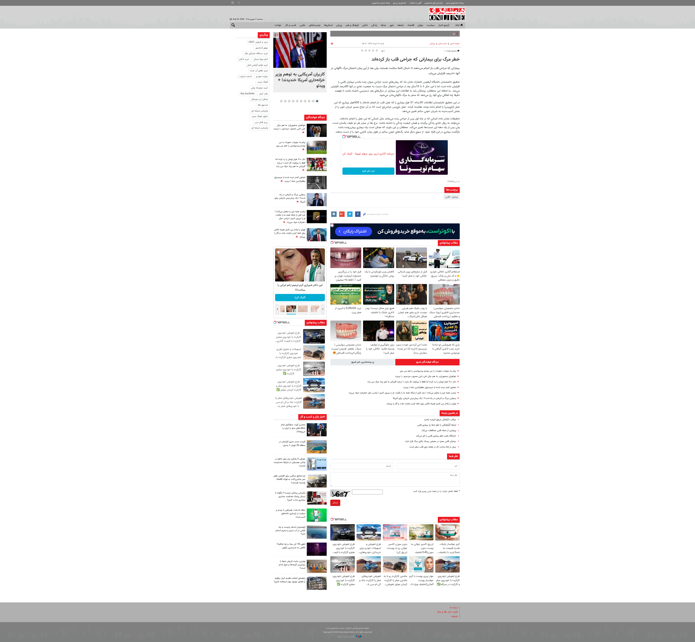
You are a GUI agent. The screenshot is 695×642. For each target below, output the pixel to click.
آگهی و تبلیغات (415, 3)
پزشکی (432, 43)
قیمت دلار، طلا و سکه (447, 612)
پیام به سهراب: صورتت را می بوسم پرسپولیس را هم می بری (428, 371)
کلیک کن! (300, 297)
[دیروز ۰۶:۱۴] (317, 147)
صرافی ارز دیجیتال (259, 99)
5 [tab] (301, 101)
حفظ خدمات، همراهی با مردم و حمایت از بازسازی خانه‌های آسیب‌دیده (290, 513)
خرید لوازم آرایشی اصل (257, 65)
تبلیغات (454, 616)
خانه (457, 25)
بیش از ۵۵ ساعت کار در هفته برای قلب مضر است (432, 447)
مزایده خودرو (262, 76)
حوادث (278, 25)
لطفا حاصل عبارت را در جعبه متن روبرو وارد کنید (436, 491)
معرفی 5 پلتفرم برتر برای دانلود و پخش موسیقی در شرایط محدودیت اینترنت (289, 462)
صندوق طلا (263, 105)
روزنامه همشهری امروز (455, 3)
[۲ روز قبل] (317, 583)
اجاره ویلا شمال (261, 59)
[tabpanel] (300, 62)
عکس (302, 25)
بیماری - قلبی (451, 197)
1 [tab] (317, 101)
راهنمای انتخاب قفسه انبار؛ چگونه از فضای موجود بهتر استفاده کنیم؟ (289, 580)
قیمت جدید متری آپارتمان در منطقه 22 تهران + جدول (292, 443)
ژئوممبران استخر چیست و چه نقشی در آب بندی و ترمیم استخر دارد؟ (290, 530)
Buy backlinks (248, 94)
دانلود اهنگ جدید (260, 116)
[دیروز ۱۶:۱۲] (317, 515)
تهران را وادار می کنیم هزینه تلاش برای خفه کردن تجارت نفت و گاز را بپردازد (421, 404)
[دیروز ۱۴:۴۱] (317, 216)
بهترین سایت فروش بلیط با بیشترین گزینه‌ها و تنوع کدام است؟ (292, 565)
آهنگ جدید (262, 82)
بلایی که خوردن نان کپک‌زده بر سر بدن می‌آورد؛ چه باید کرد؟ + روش (424, 33)
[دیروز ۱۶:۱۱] (317, 532)
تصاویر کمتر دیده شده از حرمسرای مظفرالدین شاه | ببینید (429, 387)
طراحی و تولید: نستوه (346, 636)
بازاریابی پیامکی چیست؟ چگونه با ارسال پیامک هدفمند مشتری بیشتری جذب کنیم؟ (290, 496)
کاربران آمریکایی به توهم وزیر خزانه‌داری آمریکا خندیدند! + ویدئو (300, 80)
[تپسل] (344, 136)
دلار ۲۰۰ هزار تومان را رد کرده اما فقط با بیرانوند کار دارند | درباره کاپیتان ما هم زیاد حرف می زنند (411, 382)
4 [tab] (305, 101)
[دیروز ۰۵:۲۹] (317, 234)
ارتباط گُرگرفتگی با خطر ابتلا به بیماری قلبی (436, 425)
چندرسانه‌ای (315, 25)
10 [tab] (281, 101)
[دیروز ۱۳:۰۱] (317, 182)
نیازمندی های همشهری (434, 3)
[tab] (427, 362)
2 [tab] (313, 101)
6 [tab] (297, 101)
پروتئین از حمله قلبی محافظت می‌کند (439, 430)
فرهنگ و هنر (352, 25)
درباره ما (454, 607)
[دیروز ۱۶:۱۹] (317, 464)
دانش (365, 25)
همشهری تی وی (399, 3)
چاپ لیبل (263, 94)
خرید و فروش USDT (258, 42)
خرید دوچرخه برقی (259, 88)
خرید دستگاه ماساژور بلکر (256, 53)
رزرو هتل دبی (261, 122)
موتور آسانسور (261, 48)
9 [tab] (285, 101)
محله (383, 25)
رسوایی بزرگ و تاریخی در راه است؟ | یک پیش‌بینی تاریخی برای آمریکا (424, 398)
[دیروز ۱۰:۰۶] (317, 549)
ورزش (339, 25)
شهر (391, 25)
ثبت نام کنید (368, 171)
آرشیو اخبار (443, 25)
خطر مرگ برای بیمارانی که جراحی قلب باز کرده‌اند (416, 59)
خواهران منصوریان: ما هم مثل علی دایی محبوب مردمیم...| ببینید (425, 376)
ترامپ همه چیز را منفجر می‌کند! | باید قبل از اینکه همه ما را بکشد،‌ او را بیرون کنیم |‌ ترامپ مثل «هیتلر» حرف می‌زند (402, 393)
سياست (431, 25)
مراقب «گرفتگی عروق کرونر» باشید (440, 419)
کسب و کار (290, 25)
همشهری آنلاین (445, 14)
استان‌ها (328, 25)
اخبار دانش (442, 43)
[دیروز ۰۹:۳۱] (317, 130)
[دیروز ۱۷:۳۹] (317, 429)
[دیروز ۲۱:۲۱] (300, 50)
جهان (420, 25)
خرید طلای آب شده (259, 71)
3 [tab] (309, 101)
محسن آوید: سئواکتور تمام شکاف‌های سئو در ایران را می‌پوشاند (293, 428)
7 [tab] (293, 101)
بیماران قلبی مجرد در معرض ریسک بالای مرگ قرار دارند (430, 441)
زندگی (374, 25)
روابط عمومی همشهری (381, 3)
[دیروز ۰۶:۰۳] (317, 164)
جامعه (400, 25)
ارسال (335, 503)
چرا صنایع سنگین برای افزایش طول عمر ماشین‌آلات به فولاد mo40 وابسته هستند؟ (289, 479)
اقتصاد (410, 25)
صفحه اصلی (455, 43)
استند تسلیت (245, 76)
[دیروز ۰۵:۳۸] (317, 199)
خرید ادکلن (244, 59)
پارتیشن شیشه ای (259, 111)
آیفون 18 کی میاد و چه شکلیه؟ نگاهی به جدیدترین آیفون (291, 545)
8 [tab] (289, 101)
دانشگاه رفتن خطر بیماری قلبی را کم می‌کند (436, 436)
